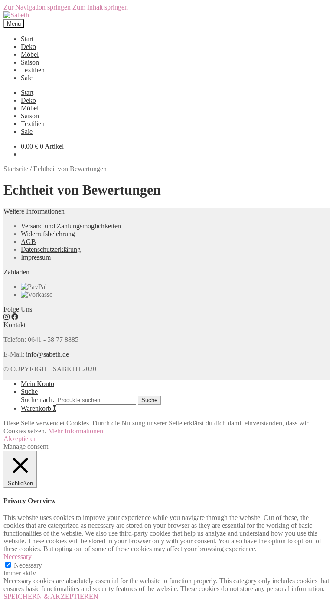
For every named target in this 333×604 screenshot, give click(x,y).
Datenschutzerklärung (51, 249)
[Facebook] (14, 317)
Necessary (28, 565)
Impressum (36, 257)
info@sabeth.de (47, 354)
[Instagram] (6, 317)
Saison (30, 62)
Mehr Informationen (75, 431)
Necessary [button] (17, 556)
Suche (29, 391)
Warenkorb (38, 408)
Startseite (15, 168)
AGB (28, 241)
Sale (27, 77)
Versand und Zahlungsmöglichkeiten (71, 226)
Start (27, 38)
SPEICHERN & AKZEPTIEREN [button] (50, 596)
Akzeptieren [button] (20, 438)
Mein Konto (37, 383)
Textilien (33, 70)
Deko (28, 46)
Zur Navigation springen (37, 7)
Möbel (30, 54)
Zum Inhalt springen (100, 7)
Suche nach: (37, 399)
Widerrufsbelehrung (48, 233)
